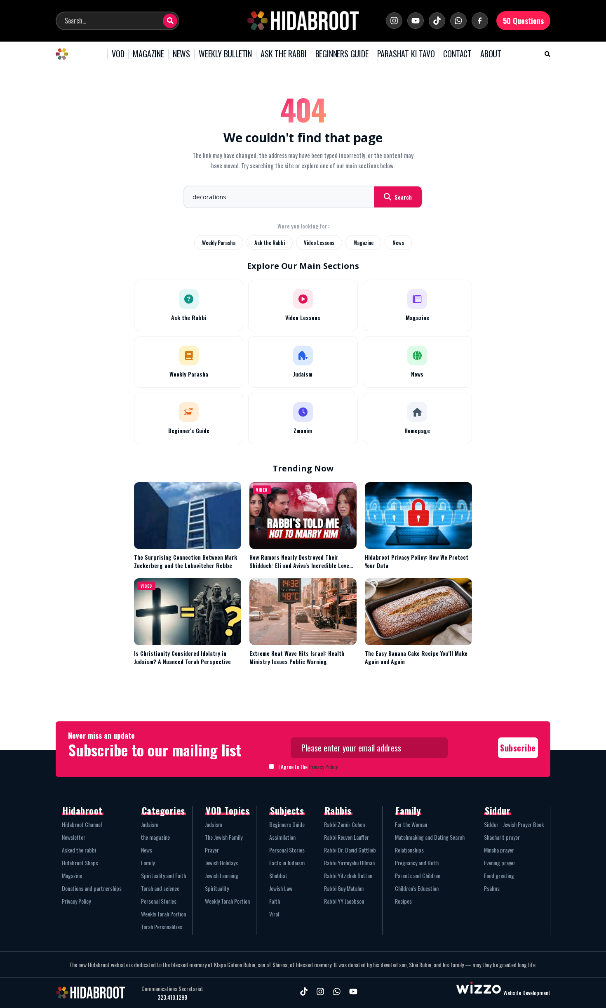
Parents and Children (417, 875)
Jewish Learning (221, 875)
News (398, 242)
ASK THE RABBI (283, 54)
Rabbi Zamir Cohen (344, 824)
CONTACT (457, 54)
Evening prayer (499, 862)
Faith (274, 901)
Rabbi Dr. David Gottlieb (350, 849)
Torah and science (160, 888)
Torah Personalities (161, 926)
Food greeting (499, 875)
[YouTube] (415, 20)
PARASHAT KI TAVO (406, 54)
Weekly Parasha (218, 242)
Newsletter (73, 837)
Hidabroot (83, 810)
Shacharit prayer (502, 837)
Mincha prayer (499, 849)
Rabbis (338, 810)
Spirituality (217, 888)
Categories (163, 810)
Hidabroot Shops (80, 862)
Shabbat (278, 875)
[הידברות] (303, 20)
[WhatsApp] (458, 20)
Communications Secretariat (172, 988)
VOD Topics (227, 810)
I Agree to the (308, 766)
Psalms (492, 888)
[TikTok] (437, 20)
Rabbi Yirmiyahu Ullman (349, 862)
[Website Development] (478, 992)
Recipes (403, 901)
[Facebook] (480, 20)
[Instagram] (394, 20)
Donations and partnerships (92, 888)
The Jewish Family (223, 837)
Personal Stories (158, 901)
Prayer (212, 849)
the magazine (155, 837)
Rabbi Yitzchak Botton (348, 875)
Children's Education (417, 888)
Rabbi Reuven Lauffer (346, 837)
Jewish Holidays (221, 862)
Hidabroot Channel (82, 824)
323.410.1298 (172, 997)
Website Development (526, 992)
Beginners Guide (287, 824)
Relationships (409, 849)
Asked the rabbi (79, 849)
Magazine (363, 242)
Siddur (497, 810)
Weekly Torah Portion (163, 913)
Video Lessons (319, 242)
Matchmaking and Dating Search (430, 837)
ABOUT (490, 54)
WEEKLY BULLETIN (225, 54)
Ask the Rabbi (269, 242)
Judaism (149, 824)
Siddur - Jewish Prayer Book (514, 824)
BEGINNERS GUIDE (342, 54)
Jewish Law (280, 888)
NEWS (181, 54)
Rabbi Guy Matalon (344, 888)
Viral (274, 913)
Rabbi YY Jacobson (344, 901)
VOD (118, 54)
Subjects (287, 810)
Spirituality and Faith (163, 875)
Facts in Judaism (287, 862)
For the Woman (411, 824)
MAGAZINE (148, 54)
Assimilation (282, 837)
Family (148, 862)
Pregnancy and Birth (417, 862)
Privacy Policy (323, 766)
